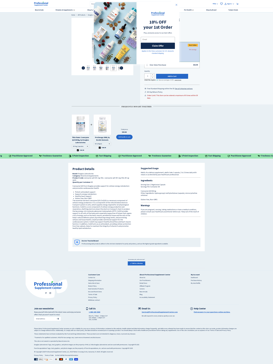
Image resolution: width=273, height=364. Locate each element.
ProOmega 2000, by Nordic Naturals (102, 138)
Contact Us (91, 278)
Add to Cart (172, 76)
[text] (136, 106)
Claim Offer (158, 45)
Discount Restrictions (95, 292)
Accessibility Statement (147, 297)
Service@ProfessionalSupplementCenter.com (160, 312)
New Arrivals (143, 292)
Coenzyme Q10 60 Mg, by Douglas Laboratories (80, 140)
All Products (81, 15)
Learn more (178, 80)
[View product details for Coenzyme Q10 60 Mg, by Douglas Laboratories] (80, 124)
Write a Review (138, 263)
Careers (142, 289)
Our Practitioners (145, 281)
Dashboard (194, 278)
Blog (141, 295)
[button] (80, 146)
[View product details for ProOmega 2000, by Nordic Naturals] (102, 124)
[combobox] (80, 146)
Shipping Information (94, 281)
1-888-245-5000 (94, 312)
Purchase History (196, 281)
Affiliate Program (145, 286)
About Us (142, 278)
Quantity (147, 71)
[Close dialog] (176, 5)
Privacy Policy (92, 297)
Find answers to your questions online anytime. (212, 312)
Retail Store (143, 283)
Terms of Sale (92, 295)
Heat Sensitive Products (96, 289)
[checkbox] (78, 150)
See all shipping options (184, 88)
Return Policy (92, 286)
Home (73, 15)
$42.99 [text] (82, 150)
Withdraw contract (94, 300)
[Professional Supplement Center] (41, 4)
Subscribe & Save (93, 283)
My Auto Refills (195, 283)
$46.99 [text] (104, 148)
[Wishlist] (221, 4)
